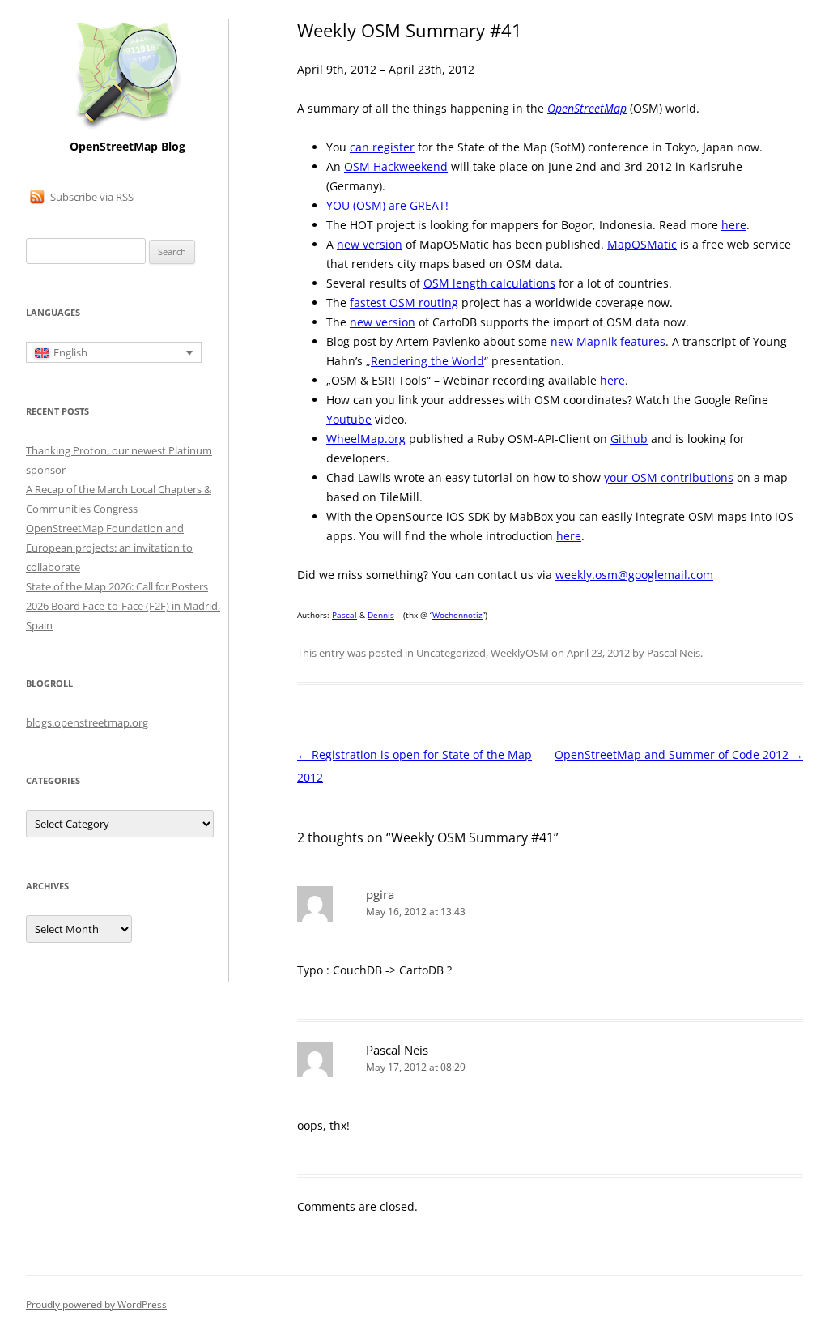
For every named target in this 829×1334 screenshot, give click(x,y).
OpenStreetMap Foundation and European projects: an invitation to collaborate (109, 547)
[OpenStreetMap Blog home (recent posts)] (127, 127)
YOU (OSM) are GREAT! (387, 205)
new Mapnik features (608, 341)
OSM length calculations (489, 283)
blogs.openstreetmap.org (87, 722)
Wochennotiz (457, 614)
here (733, 224)
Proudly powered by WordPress (96, 1304)
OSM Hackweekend (396, 166)
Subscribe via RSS (92, 197)
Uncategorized (451, 653)
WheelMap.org (366, 438)
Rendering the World (427, 361)
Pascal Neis (673, 653)
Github (629, 438)
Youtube (349, 419)
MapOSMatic (642, 244)
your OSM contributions (668, 477)
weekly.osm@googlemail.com (634, 574)
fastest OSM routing (404, 302)
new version (369, 244)
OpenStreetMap (587, 108)
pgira (380, 894)
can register (382, 147)
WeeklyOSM (520, 653)
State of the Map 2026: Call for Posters (117, 586)
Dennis (381, 614)
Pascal (344, 614)
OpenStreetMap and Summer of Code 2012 (679, 754)
